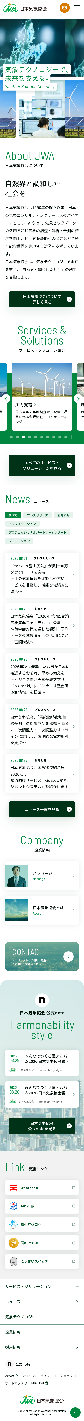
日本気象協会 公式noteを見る (42, 1125)
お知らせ (63, 515)
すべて (13, 515)
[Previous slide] (6, 398)
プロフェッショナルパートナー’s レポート (37, 532)
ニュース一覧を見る (42, 809)
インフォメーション (22, 524)
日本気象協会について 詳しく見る (42, 299)
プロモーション (19, 541)
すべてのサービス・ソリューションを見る (42, 465)
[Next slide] (78, 398)
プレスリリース (37, 515)
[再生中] (72, 437)
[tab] (11, 437)
